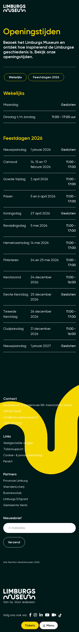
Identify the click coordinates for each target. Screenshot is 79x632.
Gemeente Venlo (15, 505)
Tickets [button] (30, 625)
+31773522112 (12, 423)
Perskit (8, 461)
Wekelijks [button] (15, 77)
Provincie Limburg (15, 480)
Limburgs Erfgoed (15, 499)
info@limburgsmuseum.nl (20, 417)
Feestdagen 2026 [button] (46, 77)
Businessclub (12, 493)
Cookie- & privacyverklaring (22, 455)
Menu (50, 625)
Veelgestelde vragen (18, 443)
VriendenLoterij (13, 487)
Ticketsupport (13, 449)
